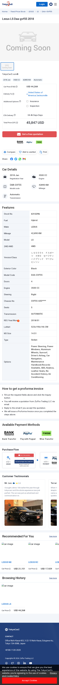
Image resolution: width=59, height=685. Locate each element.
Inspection (34, 106)
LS (38, 11)
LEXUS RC (33, 562)
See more (53, 536)
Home (5, 11)
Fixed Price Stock (18, 11)
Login (42, 4)
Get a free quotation (32, 134)
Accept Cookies (29, 680)
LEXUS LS (6, 604)
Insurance (34, 101)
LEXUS (31, 11)
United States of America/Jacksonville (37, 94)
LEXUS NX (7, 562)
